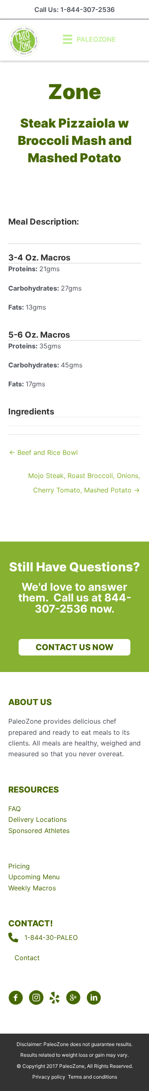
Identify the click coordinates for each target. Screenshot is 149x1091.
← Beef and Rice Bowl (43, 452)
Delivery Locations (37, 819)
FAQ (14, 809)
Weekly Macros (32, 888)
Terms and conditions (92, 1077)
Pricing (19, 866)
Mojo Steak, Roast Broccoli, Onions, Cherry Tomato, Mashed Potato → (84, 477)
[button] (74, 647)
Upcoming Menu (34, 877)
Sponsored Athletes (39, 830)
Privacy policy (48, 1077)
